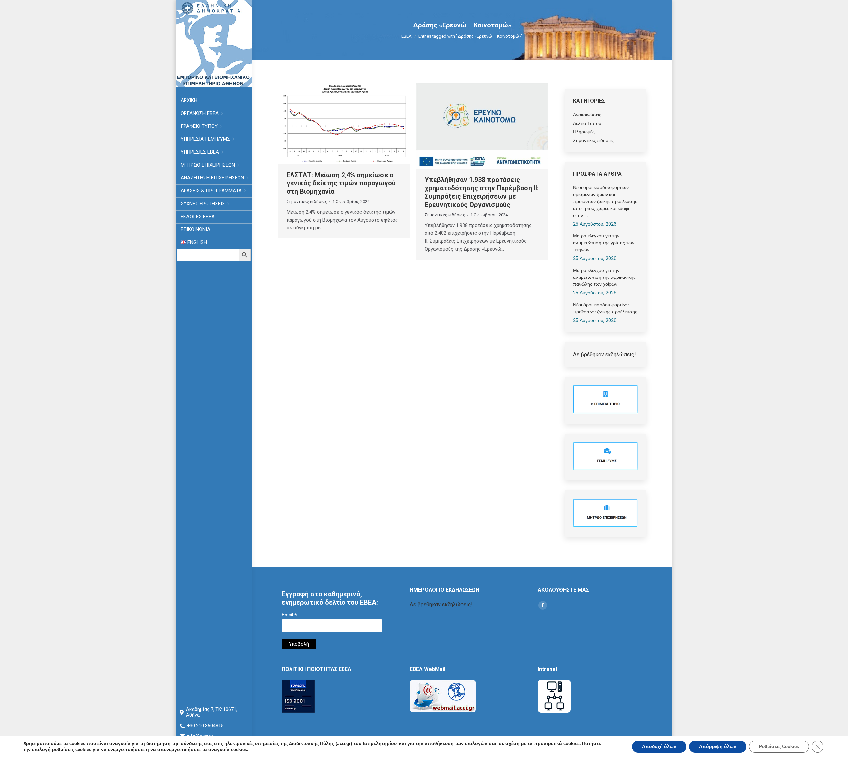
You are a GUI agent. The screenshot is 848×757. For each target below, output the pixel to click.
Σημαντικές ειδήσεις (307, 201)
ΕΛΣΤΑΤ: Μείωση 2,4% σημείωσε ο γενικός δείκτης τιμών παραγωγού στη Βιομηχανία (341, 183)
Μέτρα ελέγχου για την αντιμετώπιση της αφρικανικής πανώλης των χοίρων (604, 277)
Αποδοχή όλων (659, 746)
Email (289, 615)
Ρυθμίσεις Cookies (779, 746)
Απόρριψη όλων (717, 746)
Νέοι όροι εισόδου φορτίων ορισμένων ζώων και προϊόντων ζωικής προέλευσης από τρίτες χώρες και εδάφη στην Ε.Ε (605, 201)
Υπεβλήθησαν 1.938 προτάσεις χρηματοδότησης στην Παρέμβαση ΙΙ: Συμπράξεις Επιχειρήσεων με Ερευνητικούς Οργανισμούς (482, 192)
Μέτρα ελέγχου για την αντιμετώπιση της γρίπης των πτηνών (603, 242)
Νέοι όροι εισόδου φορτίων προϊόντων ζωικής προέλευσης (605, 308)
